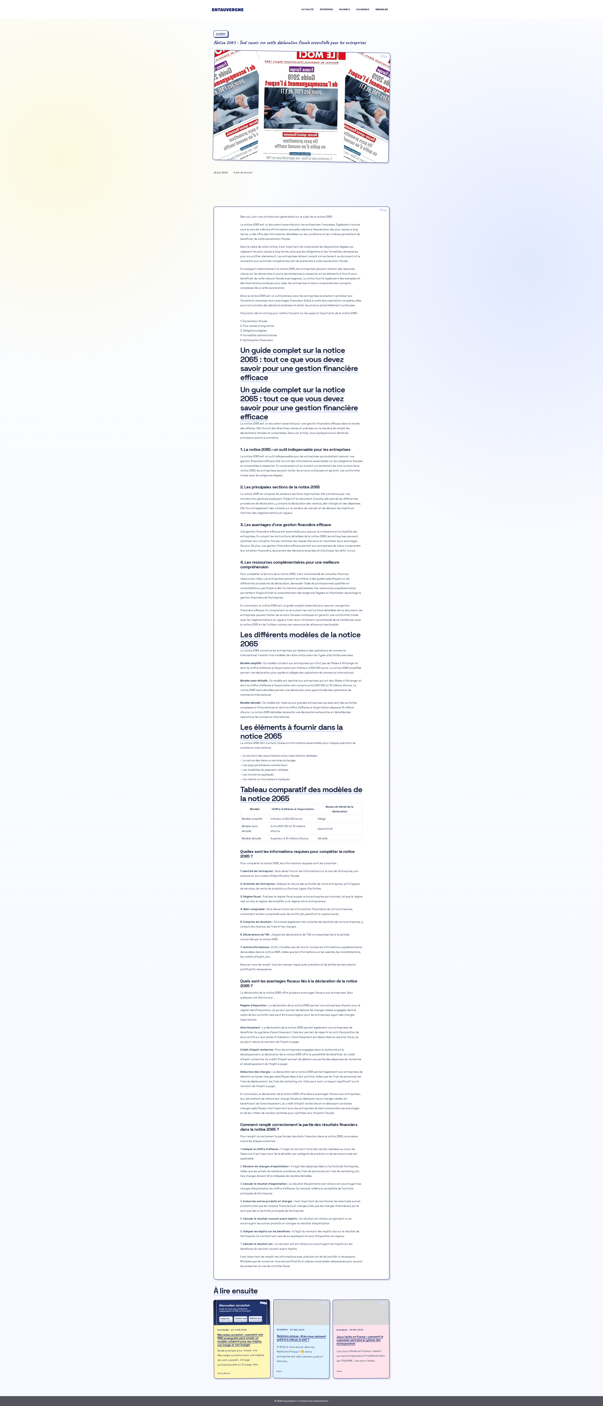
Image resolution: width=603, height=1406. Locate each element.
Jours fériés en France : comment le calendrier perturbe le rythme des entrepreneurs (359, 1340)
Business (344, 9)
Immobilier (381, 9)
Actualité (308, 9)
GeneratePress (320, 1400)
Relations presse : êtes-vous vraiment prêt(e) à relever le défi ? (301, 1338)
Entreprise (326, 9)
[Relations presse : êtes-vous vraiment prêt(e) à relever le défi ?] (302, 1312)
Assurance (362, 9)
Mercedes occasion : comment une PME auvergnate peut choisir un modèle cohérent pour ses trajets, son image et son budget (240, 1340)
